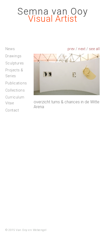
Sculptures (14, 63)
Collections (15, 90)
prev (71, 49)
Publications (16, 83)
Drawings (13, 56)
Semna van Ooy (52, 11)
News (10, 49)
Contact (12, 110)
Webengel (40, 230)
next (81, 49)
